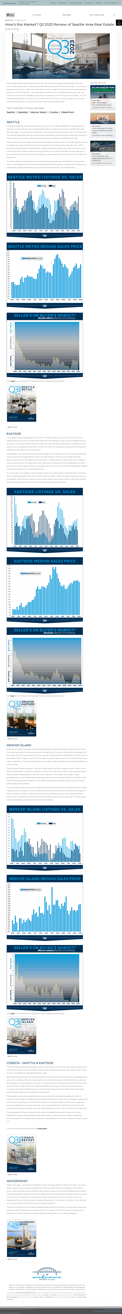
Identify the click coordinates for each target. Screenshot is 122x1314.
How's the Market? (112, 4)
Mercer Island (39, 112)
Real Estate (9, 20)
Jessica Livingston (38, 1297)
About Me (89, 4)
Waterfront (67, 112)
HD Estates (54, 1295)
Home (53, 3)
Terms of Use (107, 1309)
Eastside (23, 112)
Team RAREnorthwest (79, 1295)
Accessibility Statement (101, 1311)
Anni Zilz (73, 1297)
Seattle (11, 112)
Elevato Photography (12, 1297)
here (12, 381)
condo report (42, 1129)
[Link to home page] (9, 3)
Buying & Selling (76, 4)
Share (119, 24)
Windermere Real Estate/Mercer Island (25, 1292)
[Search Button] (114, 15)
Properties (62, 4)
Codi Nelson (45, 1295)
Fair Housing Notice (115, 1311)
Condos (54, 112)
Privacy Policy (117, 1309)
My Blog (99, 3)
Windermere (30, 1309)
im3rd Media (49, 1297)
